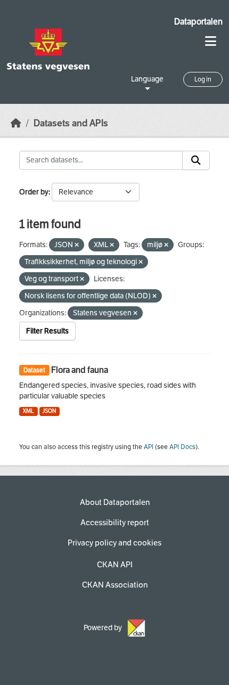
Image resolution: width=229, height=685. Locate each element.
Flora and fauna (79, 370)
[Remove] (77, 245)
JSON (49, 410)
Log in (202, 79)
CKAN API (115, 564)
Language (147, 79)
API (148, 447)
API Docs (182, 447)
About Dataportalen (115, 502)
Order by (33, 192)
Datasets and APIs (71, 123)
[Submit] (196, 160)
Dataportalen (198, 22)
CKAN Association (115, 585)
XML (28, 410)
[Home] (16, 123)
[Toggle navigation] (211, 41)
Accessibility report (114, 522)
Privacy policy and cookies (114, 543)
